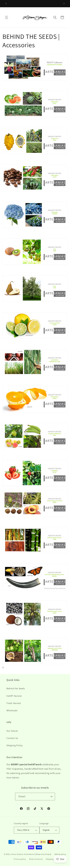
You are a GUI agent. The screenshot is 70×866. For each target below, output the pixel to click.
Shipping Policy (15, 745)
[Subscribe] (51, 796)
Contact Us (12, 738)
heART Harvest (14, 695)
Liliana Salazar (17, 854)
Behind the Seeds (16, 688)
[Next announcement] (64, 3)
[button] (6, 17)
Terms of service (36, 859)
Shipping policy (52, 859)
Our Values (12, 730)
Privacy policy (20, 859)
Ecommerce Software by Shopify (37, 854)
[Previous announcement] (6, 3)
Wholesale (12, 710)
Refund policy (60, 854)
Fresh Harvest (14, 703)
